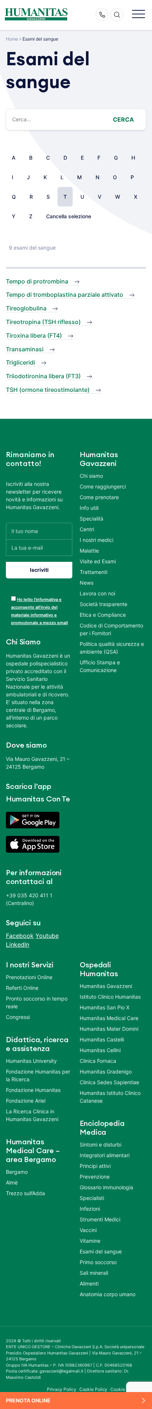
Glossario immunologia (106, 1187)
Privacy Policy (61, 1389)
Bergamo (17, 1172)
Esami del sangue (101, 1251)
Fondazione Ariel (25, 1100)
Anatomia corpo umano (107, 1294)
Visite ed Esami (98, 561)
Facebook (20, 935)
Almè (12, 1182)
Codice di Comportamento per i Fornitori (111, 629)
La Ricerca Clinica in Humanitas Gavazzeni (32, 1115)
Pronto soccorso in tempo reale (37, 1002)
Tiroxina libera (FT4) (34, 335)
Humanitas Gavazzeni (106, 986)
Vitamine (90, 1241)
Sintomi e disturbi (100, 1144)
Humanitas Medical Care (109, 1018)
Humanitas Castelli (102, 1039)
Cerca (123, 119)
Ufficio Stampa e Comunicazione (100, 666)
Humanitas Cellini (100, 1050)
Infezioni (90, 1209)
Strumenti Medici (100, 1219)
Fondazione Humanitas (33, 1090)
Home (12, 39)
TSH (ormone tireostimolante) (48, 389)
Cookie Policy (93, 1389)
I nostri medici (96, 540)
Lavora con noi (97, 593)
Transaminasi (25, 349)
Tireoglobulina (26, 308)
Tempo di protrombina (37, 281)
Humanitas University (31, 1061)
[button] (138, 14)
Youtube (47, 935)
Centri (87, 529)
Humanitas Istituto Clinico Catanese (110, 1097)
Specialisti (92, 1198)
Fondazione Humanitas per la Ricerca (38, 1075)
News (86, 583)
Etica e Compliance (103, 615)
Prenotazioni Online (29, 977)
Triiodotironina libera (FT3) (43, 376)
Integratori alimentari (104, 1155)
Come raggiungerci (103, 486)
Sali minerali (94, 1273)
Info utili (89, 508)
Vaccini (88, 1230)
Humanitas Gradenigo (106, 1071)
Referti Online (22, 988)
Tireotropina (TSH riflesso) (43, 322)
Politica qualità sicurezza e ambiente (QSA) (112, 648)
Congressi (18, 1017)
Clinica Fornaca (98, 1061)
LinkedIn (17, 944)
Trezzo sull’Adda (25, 1193)
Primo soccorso (98, 1262)
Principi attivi (95, 1166)
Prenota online (28, 1400)
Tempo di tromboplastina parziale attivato (64, 294)
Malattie (89, 550)
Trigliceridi (20, 362)
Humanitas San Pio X (104, 1007)
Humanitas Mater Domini (109, 1029)
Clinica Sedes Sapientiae (109, 1082)
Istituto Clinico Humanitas (110, 997)
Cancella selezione (68, 216)
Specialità (91, 518)
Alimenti (89, 1283)
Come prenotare (99, 497)
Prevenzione (95, 1176)
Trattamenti (93, 572)
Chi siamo (91, 476)
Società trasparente (103, 604)
